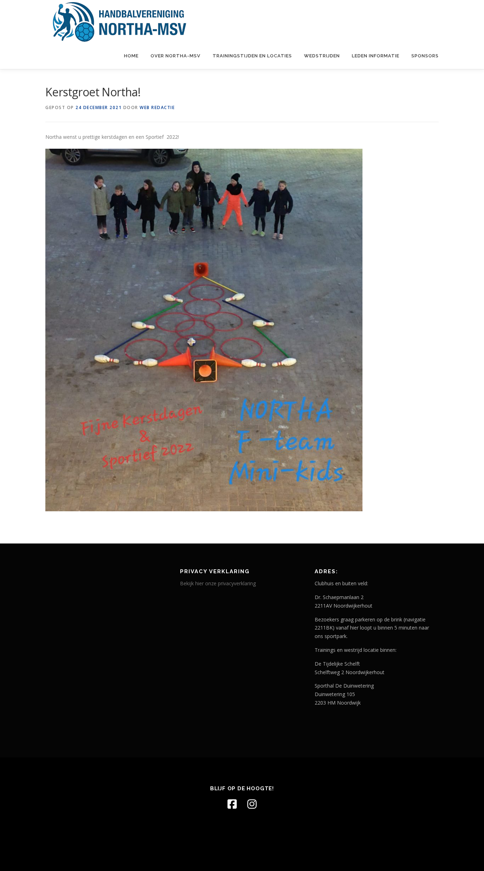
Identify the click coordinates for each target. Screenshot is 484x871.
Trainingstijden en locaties (252, 55)
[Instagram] (252, 804)
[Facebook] (232, 804)
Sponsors (425, 55)
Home (131, 55)
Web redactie (157, 107)
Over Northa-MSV (176, 55)
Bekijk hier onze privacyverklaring (218, 583)
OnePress (275, 854)
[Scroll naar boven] (454, 837)
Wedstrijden (322, 55)
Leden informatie (375, 55)
